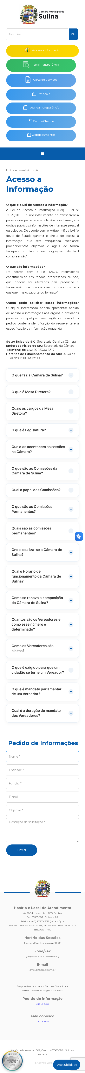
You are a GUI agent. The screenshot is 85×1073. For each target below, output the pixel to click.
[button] (42, 153)
